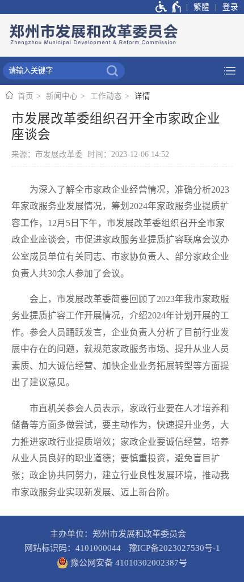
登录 (230, 7)
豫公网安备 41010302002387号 (127, 562)
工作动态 (106, 96)
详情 (142, 96)
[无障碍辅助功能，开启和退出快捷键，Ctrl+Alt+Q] (168, 7)
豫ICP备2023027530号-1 (174, 548)
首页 (25, 96)
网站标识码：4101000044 (72, 548)
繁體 (201, 7)
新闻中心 (62, 96)
